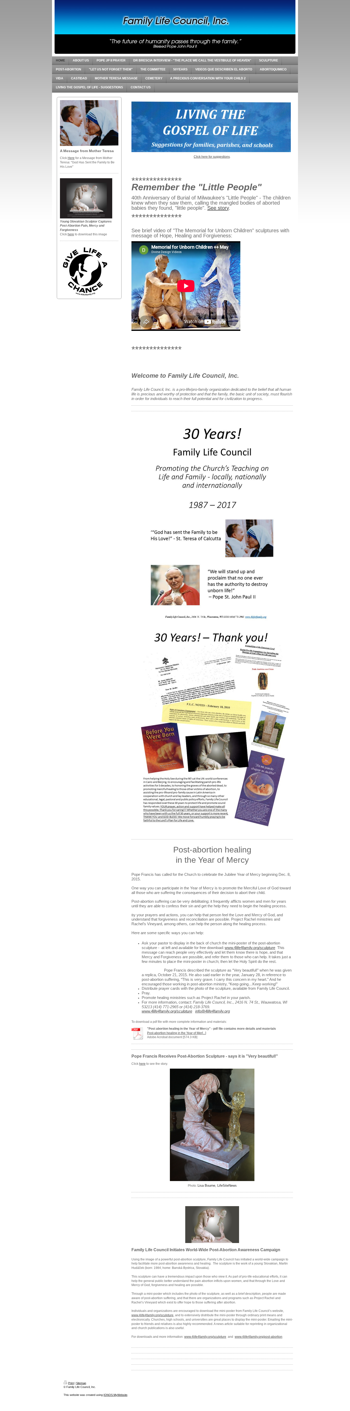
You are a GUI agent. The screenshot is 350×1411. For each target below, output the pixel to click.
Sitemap (81, 1383)
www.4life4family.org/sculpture (152, 1315)
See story (218, 208)
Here (71, 158)
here (71, 234)
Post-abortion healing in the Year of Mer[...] (176, 1033)
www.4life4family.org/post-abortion (258, 1337)
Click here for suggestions (212, 157)
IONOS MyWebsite (115, 1394)
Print (71, 1383)
